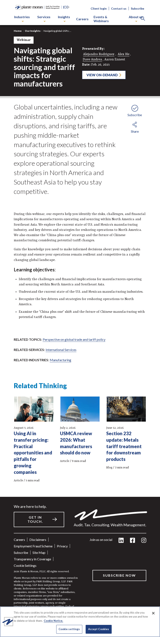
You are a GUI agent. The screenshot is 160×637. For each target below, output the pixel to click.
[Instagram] (143, 541)
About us (136, 17)
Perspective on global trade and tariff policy (74, 339)
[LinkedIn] (121, 541)
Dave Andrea (92, 59)
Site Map (38, 552)
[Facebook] (132, 541)
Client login (99, 8)
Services (43, 17)
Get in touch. (35, 519)
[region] (80, 621)
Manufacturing (60, 360)
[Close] (153, 613)
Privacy (62, 546)
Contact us (118, 8)
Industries (22, 17)
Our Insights (32, 30)
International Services (61, 350)
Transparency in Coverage (32, 559)
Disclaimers (37, 540)
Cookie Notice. (53, 620)
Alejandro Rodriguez (98, 54)
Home (18, 30)
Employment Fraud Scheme (33, 546)
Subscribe (137, 8)
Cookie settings (25, 565)
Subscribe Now (119, 575)
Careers (82, 19)
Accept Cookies (98, 629)
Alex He (123, 54)
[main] (80, 318)
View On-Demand (102, 75)
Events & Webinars (101, 19)
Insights (64, 17)
